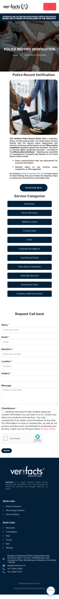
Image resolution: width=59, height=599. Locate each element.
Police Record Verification (29, 266)
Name (5, 324)
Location (7, 361)
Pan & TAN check (29, 212)
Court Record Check (30, 257)
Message (6, 385)
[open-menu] (49, 6)
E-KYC (29, 239)
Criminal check (29, 230)
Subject (6, 373)
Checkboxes (9, 408)
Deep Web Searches (29, 275)
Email (5, 337)
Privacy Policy (48, 428)
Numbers (7, 349)
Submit (6, 450)
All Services (29, 203)
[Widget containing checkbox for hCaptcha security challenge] (22, 438)
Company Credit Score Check (29, 293)
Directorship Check (29, 284)
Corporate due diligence (29, 248)
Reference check (29, 221)
